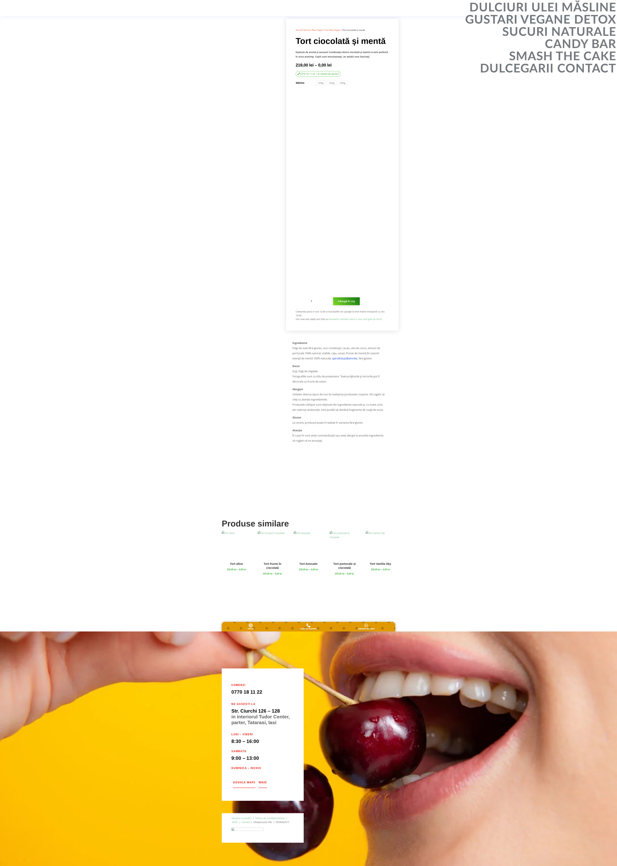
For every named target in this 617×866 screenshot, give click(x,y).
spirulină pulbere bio (344, 358)
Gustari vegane (518, 20)
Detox (595, 20)
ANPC (235, 822)
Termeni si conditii (241, 818)
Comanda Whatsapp (366, 629)
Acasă (299, 30)
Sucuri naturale (559, 32)
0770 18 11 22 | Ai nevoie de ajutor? (319, 73)
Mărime (300, 82)
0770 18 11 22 (246, 692)
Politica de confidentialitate (270, 818)
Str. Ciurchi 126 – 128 (255, 711)
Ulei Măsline (573, 8)
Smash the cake (562, 56)
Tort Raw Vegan (332, 30)
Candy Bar (580, 44)
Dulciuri (498, 8)
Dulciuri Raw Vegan (313, 30)
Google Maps (244, 782)
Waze (263, 782)
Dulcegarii (517, 69)
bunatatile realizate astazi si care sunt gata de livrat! (355, 319)
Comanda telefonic (308, 629)
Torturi (251, 629)
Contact (586, 69)
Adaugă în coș (346, 301)
